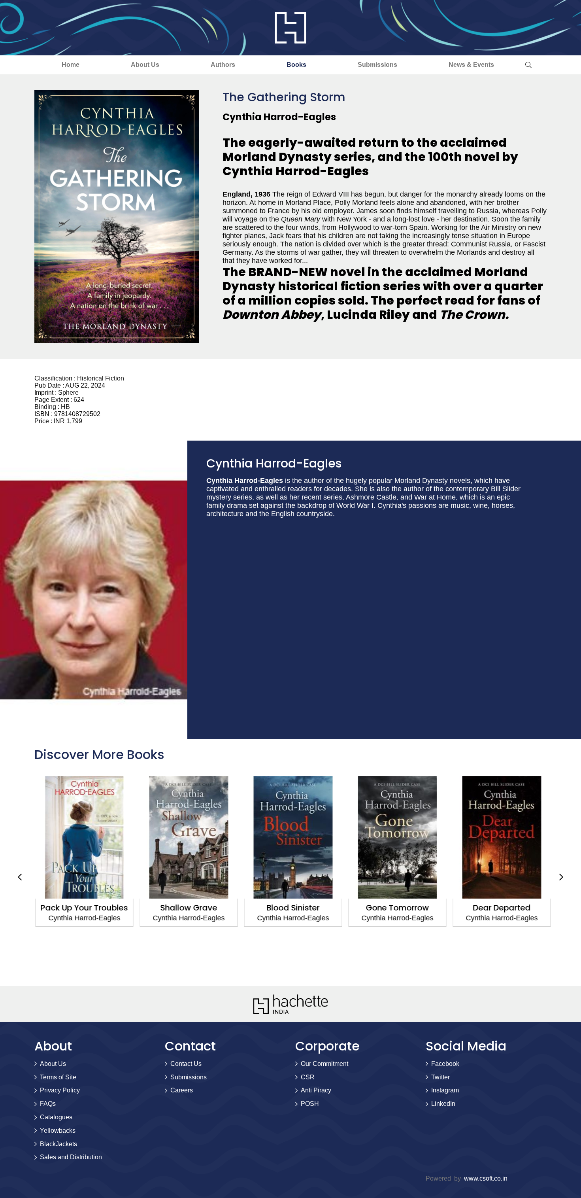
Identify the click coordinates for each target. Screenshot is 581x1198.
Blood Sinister (290, 908)
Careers (181, 1090)
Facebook (445, 1063)
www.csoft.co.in (485, 1178)
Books (296, 64)
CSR (308, 1077)
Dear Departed (499, 908)
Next (561, 877)
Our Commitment (324, 1063)
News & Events (471, 64)
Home (70, 64)
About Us (145, 64)
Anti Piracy (316, 1090)
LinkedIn (443, 1103)
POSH (310, 1103)
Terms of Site (58, 1077)
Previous (20, 877)
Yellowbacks (57, 1130)
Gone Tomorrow (394, 908)
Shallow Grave (186, 908)
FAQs (48, 1103)
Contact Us (186, 1063)
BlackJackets (58, 1144)
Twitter (440, 1077)
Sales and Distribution (71, 1157)
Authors (223, 64)
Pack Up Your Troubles (82, 908)
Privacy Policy (60, 1090)
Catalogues (56, 1117)
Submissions (377, 64)
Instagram (445, 1090)
